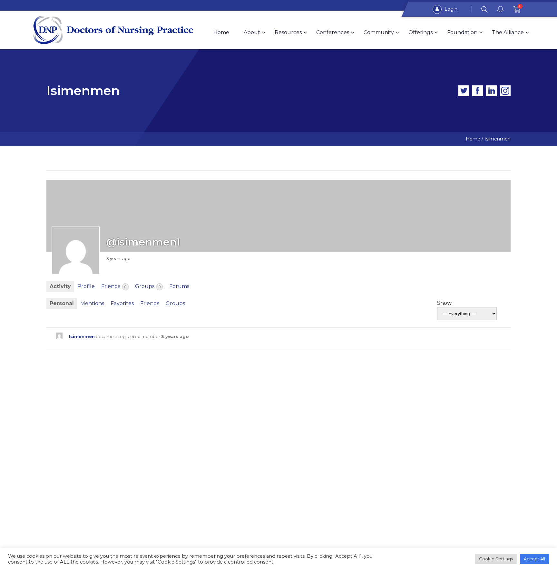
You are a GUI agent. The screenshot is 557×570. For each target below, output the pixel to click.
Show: (445, 303)
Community (379, 32)
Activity (60, 286)
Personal (62, 303)
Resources (288, 32)
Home (221, 32)
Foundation (462, 32)
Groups (148, 286)
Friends (113, 286)
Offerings (420, 32)
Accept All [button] (534, 558)
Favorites (122, 303)
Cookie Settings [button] (496, 558)
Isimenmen (82, 336)
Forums (179, 286)
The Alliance (508, 32)
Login (450, 9)
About (252, 32)
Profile (86, 286)
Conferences (332, 32)
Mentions (92, 303)
